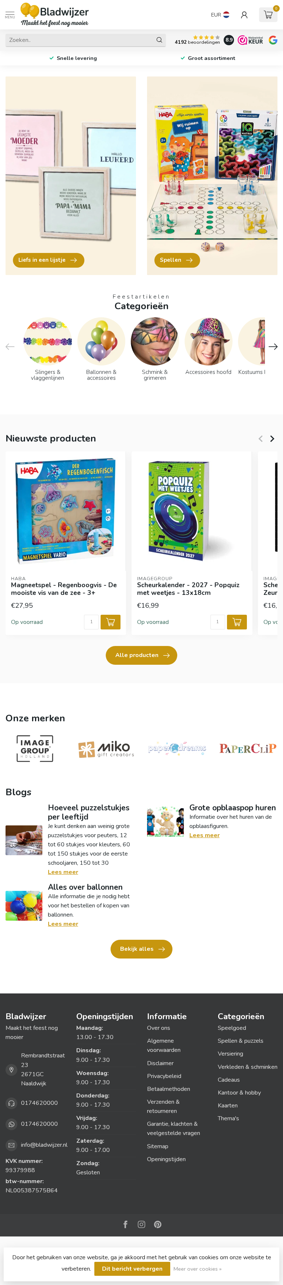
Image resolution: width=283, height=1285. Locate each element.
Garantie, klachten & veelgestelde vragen (173, 1128)
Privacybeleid (164, 1076)
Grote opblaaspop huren (232, 808)
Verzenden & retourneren (163, 1106)
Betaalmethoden (168, 1089)
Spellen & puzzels (240, 1041)
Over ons (158, 1028)
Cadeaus (229, 1080)
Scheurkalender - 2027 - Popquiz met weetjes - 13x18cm (188, 589)
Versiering (230, 1054)
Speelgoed (232, 1028)
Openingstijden (166, 1159)
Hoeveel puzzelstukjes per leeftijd (88, 812)
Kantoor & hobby (239, 1093)
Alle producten (136, 655)
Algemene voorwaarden (164, 1045)
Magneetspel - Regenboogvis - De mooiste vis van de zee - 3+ (64, 589)
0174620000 (39, 1103)
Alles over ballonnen (85, 887)
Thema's (228, 1118)
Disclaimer (160, 1063)
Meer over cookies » (197, 1268)
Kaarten (228, 1106)
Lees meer (63, 872)
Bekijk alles (137, 949)
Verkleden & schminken (247, 1067)
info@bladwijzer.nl (44, 1145)
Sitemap (157, 1146)
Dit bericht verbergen (132, 1269)
